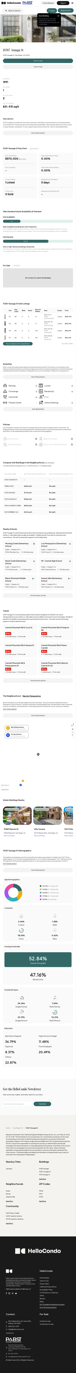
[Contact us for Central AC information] (36, 397)
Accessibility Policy (46, 1290)
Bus (9, 633)
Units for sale (38, 61)
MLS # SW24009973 (41, 809)
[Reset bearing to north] (72, 735)
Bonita (8, 1194)
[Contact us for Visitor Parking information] (72, 402)
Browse (42, 1299)
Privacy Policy (44, 1284)
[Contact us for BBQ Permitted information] (72, 438)
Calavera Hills (10, 1197)
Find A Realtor (48, 3)
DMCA (42, 1296)
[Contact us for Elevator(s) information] (72, 391)
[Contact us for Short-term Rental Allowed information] (72, 444)
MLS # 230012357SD (11, 809)
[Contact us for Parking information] (36, 385)
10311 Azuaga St (44, 1175)
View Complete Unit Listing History (18, 344)
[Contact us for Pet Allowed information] (36, 438)
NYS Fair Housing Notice (48, 1307)
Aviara (8, 1191)
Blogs (42, 1301)
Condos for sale (45, 1321)
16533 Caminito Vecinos (14, 1216)
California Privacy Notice (48, 1287)
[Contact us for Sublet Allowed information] (36, 444)
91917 (41, 1194)
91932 (41, 1197)
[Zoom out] (72, 732)
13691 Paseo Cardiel (12, 1213)
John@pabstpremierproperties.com (19, 1356)
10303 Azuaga (44, 1169)
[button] (23, 781)
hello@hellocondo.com (16, 1329)
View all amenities (38, 409)
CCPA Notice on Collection (49, 1293)
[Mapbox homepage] (5, 785)
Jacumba (9, 1169)
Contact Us (10, 1333)
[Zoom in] (72, 729)
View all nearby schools (38, 595)
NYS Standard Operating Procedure (52, 1304)
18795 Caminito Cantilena (14, 1219)
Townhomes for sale (46, 1324)
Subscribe (42, 1104)
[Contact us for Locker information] (72, 385)
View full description (38, 133)
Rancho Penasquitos (32, 696)
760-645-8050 (13, 1353)
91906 (41, 1191)
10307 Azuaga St (45, 1172)
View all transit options (38, 681)
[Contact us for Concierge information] (36, 391)
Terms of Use (44, 1281)
